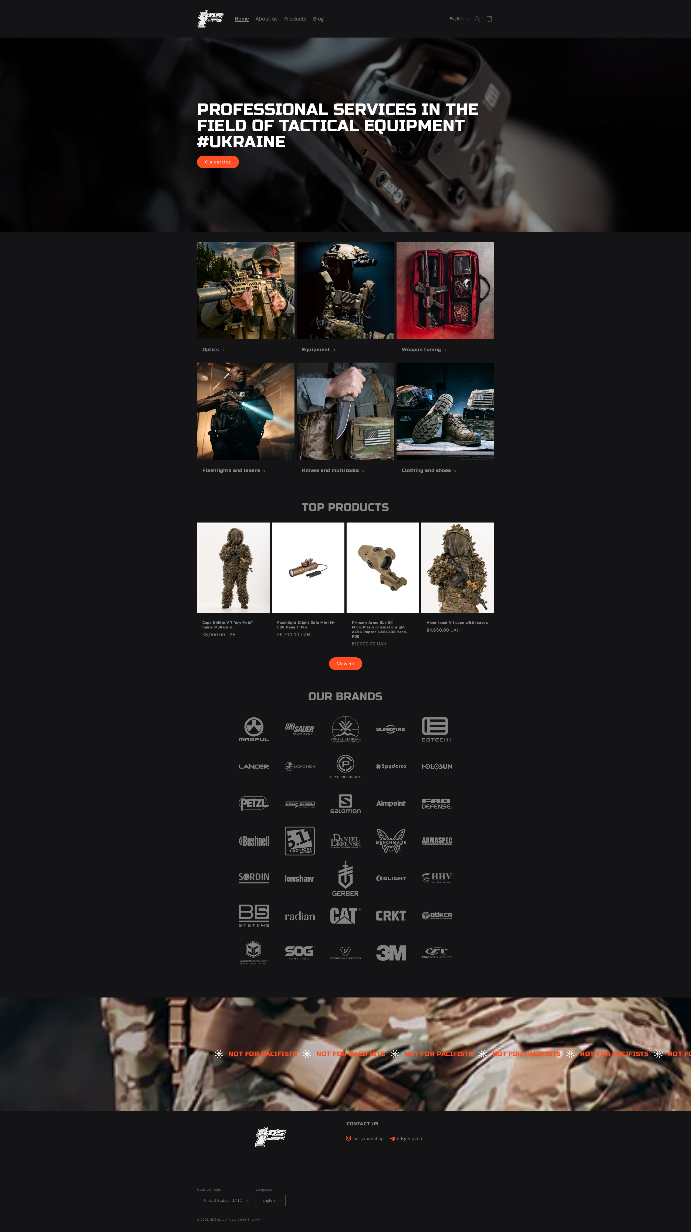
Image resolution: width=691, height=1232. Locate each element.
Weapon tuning (421, 350)
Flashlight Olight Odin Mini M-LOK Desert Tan (306, 625)
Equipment (316, 350)
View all (345, 663)
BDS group (218, 1219)
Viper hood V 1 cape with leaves (457, 623)
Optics (210, 350)
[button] (477, 19)
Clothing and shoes (426, 470)
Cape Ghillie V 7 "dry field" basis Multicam (227, 625)
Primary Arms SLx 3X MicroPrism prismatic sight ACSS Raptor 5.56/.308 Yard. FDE (379, 630)
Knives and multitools (330, 470)
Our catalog (218, 161)
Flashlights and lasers (231, 470)
